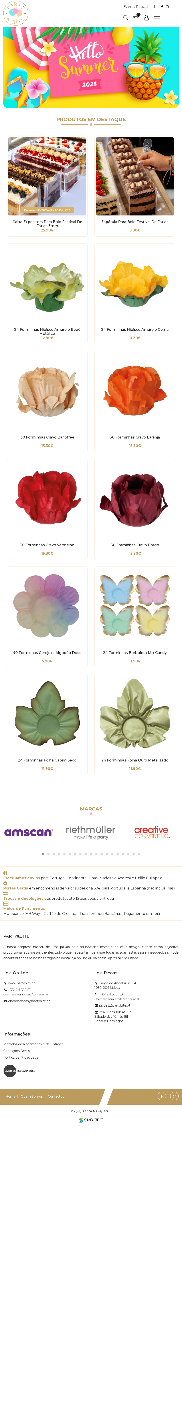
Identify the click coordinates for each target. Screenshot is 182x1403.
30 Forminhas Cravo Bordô (135, 545)
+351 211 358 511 (20, 990)
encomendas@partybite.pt (29, 1001)
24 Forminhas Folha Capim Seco (47, 760)
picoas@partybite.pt (114, 1005)
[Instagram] (167, 7)
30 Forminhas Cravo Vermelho (47, 545)
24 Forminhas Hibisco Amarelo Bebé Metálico (47, 332)
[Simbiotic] (91, 1120)
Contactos (56, 1096)
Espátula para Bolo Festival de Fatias (134, 222)
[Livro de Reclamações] (19, 1071)
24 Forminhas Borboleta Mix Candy (135, 653)
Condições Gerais (16, 1051)
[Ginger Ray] (153, 833)
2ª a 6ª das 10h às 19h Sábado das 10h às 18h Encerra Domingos (113, 1016)
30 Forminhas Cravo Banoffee (47, 437)
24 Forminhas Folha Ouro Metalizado (134, 760)
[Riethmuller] (28, 833)
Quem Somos (32, 1096)
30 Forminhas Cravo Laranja (135, 437)
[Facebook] (162, 7)
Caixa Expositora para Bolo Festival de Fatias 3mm (47, 224)
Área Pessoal (138, 7)
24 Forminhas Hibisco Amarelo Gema (135, 330)
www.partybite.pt (21, 983)
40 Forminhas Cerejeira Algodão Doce (47, 653)
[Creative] (90, 833)
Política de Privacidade (20, 1058)
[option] (91, 62)
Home (11, 1096)
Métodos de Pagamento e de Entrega (33, 1044)
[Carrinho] (138, 19)
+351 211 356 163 (111, 994)
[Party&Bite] (15, 14)
